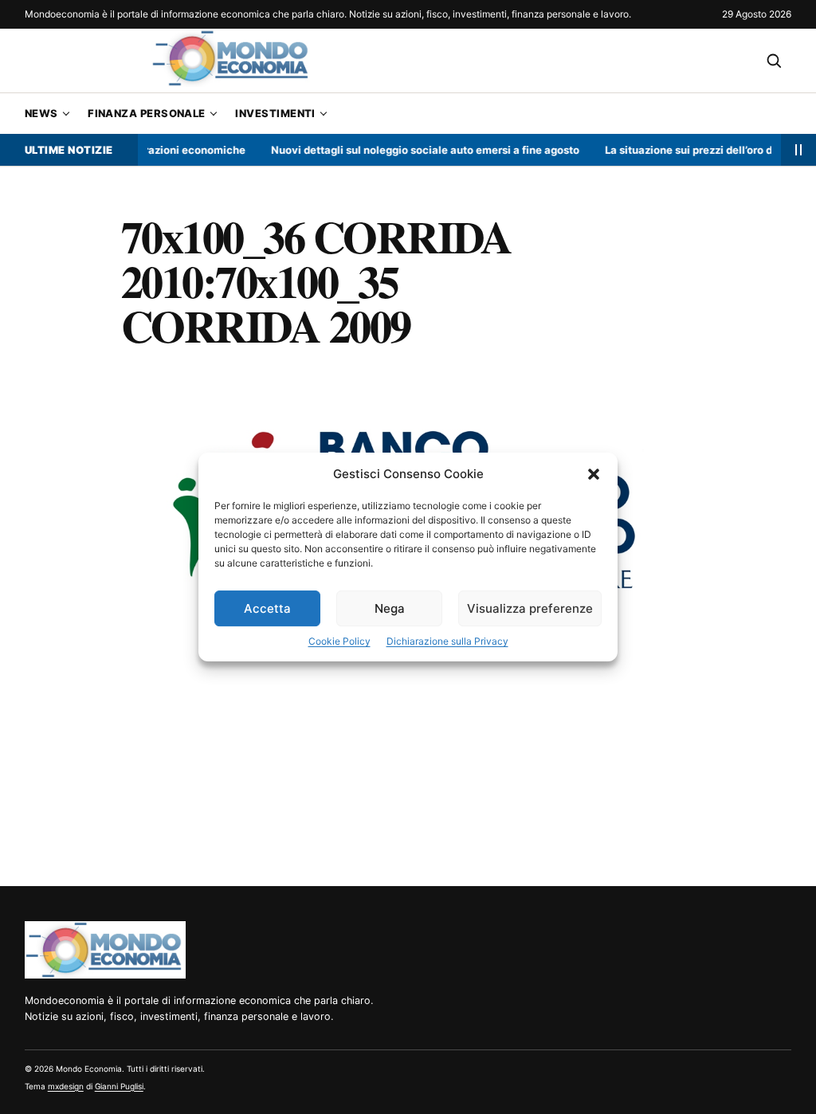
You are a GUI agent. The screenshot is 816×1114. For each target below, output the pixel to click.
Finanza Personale (147, 113)
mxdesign (66, 1086)
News (41, 113)
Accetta (267, 608)
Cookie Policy (339, 641)
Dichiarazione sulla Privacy (447, 641)
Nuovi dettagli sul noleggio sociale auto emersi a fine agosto (414, 149)
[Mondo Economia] (105, 950)
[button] (594, 474)
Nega (390, 608)
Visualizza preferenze (530, 608)
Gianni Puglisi (119, 1086)
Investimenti (275, 113)
